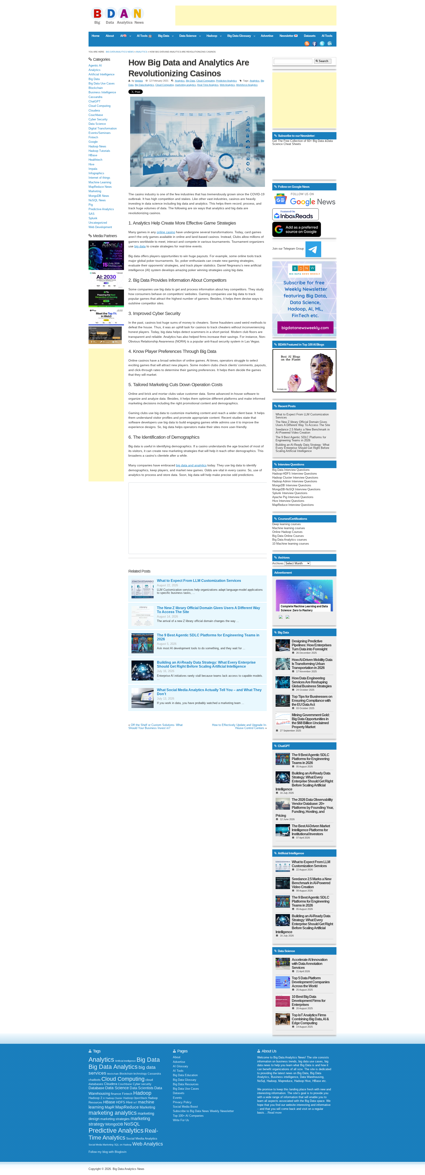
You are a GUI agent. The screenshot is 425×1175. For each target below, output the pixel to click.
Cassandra (95, 97)
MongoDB (114, 1124)
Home (95, 35)
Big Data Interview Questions (291, 469)
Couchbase (96, 115)
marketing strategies (115, 1119)
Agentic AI (95, 65)
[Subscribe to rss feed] (307, 43)
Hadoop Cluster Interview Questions (295, 477)
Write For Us (181, 1120)
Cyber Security (98, 119)
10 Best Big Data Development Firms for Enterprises (308, 1001)
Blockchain (96, 88)
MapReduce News (100, 186)
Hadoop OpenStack (135, 1098)
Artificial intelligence (125, 1061)
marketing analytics (185, 85)
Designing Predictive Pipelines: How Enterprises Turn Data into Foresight (311, 645)
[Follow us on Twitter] (322, 43)
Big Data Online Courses (288, 536)
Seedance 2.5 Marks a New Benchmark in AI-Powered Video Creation (303, 431)
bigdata (139, 80)
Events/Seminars (100, 133)
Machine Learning (100, 182)
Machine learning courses (288, 528)
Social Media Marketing (101, 1144)
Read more (275, 1112)
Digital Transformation (103, 128)
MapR (109, 1107)
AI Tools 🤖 (144, 35)
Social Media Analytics (141, 1138)
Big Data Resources (186, 1084)
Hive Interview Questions (288, 500)
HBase (93, 155)
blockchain (113, 1073)
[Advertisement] (255, 15)
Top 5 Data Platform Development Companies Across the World (311, 982)
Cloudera (94, 110)
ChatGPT (94, 101)
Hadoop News (97, 146)
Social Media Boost (185, 1106)
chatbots (94, 1079)
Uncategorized (98, 222)
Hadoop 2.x (97, 1098)
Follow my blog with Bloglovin (107, 1151)
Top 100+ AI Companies (188, 1115)
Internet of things (99, 177)
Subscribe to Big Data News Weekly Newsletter (203, 1111)
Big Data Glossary (237, 36)
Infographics (96, 173)
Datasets (309, 35)
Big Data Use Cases (102, 83)
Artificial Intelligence (101, 74)
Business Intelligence (102, 92)
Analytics (141, 52)
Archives (278, 563)
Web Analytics (227, 85)
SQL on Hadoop (122, 1144)
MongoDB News (99, 195)
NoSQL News (97, 200)
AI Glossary (180, 1066)
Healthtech (95, 159)
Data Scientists (141, 1088)
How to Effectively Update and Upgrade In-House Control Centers (239, 726)
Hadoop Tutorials (99, 150)
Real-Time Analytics (207, 85)
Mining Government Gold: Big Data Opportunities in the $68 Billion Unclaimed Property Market (311, 721)
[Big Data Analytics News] (122, 23)
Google (93, 141)
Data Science (186, 36)
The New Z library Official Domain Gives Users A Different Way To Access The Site (303, 423)
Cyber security (142, 1084)
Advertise (267, 35)
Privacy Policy (182, 1102)
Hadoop (210, 36)
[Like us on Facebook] (314, 43)
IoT (135, 1102)
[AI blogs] (304, 392)
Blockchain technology (133, 1073)
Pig (91, 204)
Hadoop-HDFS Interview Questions (294, 473)
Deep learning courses (286, 524)
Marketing (95, 191)
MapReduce (127, 1107)
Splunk (93, 218)
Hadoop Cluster (114, 1098)
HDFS (120, 1102)
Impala (93, 168)
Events (177, 1097)
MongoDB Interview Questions (291, 485)
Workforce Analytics (247, 85)
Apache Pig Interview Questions (292, 497)
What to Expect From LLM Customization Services (199, 581)
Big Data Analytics (144, 85)
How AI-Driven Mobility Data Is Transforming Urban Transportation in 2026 (312, 664)
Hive (91, 164)
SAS (92, 213)
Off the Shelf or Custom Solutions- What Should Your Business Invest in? (155, 726)
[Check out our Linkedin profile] (329, 43)
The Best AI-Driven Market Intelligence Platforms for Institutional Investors (311, 830)
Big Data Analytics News (120, 52)
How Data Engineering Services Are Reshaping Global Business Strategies (312, 682)
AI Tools (327, 35)
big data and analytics (191, 465)
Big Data (162, 36)
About (110, 35)
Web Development (100, 227)
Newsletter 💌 (289, 35)
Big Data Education (185, 1075)
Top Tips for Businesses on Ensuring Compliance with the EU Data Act (312, 700)
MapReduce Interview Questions (293, 504)
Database (96, 1088)
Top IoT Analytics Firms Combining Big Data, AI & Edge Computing (310, 1019)
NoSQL (132, 1124)
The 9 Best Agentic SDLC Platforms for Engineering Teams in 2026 (301, 439)
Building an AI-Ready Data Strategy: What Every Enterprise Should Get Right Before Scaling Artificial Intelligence (206, 664)
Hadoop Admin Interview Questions (294, 481)
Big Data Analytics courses (289, 539)
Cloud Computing (205, 80)
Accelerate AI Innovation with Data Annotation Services (309, 964)
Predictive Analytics (226, 80)
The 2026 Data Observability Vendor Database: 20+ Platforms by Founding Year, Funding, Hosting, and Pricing (304, 807)
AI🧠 (122, 36)
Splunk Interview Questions (289, 493)
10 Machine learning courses (290, 543)
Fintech (93, 137)
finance (116, 1093)
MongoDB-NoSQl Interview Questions (296, 489)
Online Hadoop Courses (287, 532)
